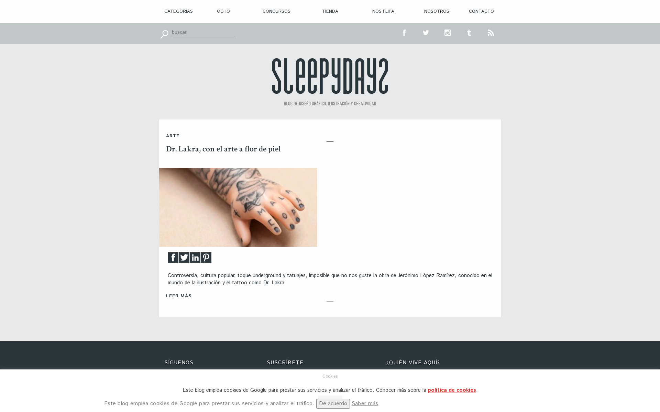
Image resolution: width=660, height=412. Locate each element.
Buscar (164, 33)
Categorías (178, 11)
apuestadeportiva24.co (24, 356)
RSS (491, 31)
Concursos (276, 11)
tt (426, 31)
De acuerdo (333, 404)
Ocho (223, 11)
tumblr (469, 31)
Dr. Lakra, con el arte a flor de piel (223, 149)
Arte (172, 136)
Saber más (365, 404)
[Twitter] (184, 259)
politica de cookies (452, 390)
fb (404, 31)
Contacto (481, 11)
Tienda (330, 11)
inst (447, 31)
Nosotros (436, 11)
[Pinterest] (206, 259)
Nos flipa (383, 11)
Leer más (178, 296)
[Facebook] (173, 259)
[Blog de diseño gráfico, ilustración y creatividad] (330, 81)
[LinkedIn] (195, 259)
